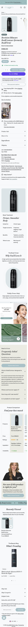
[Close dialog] (26, 303)
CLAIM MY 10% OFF (6, 318)
